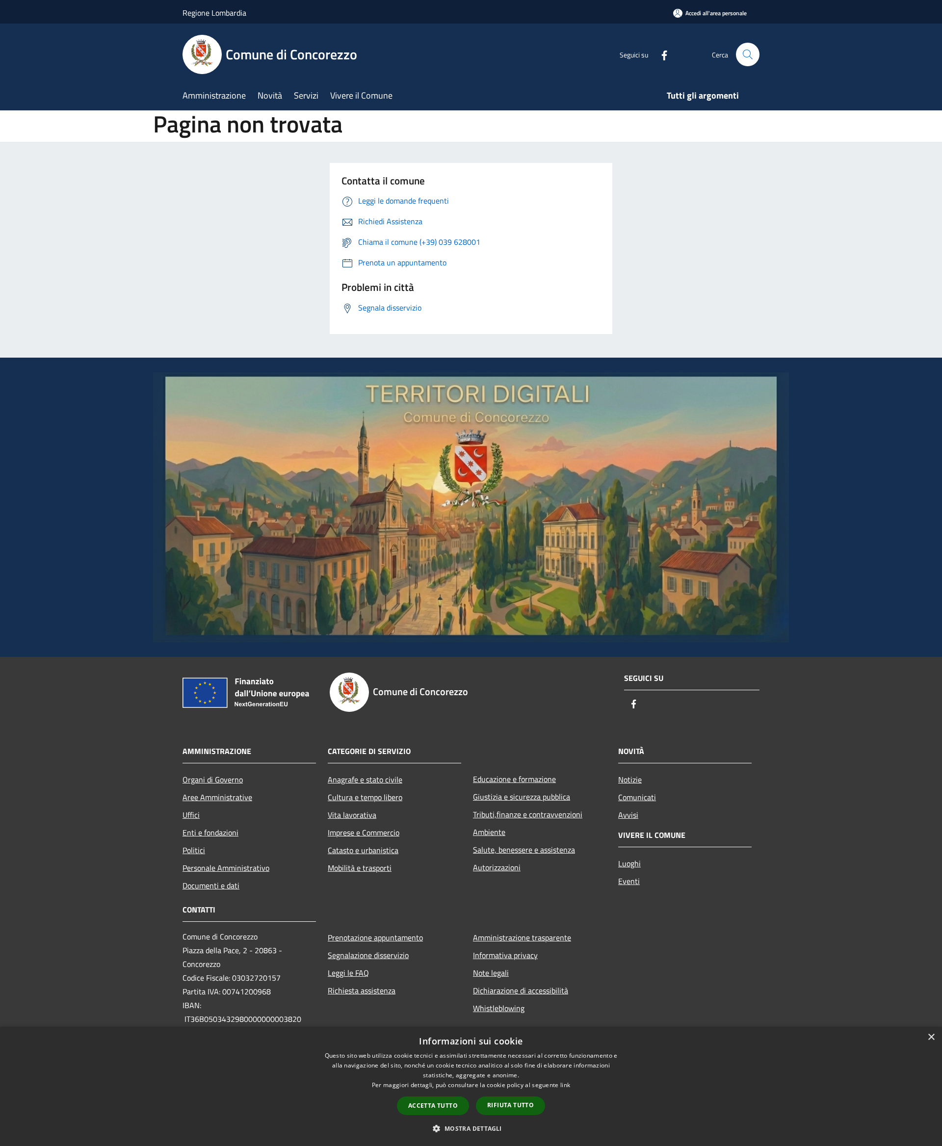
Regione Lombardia (214, 13)
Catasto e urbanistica (363, 850)
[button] (470, 1128)
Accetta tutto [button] (433, 1105)
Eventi (629, 881)
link (565, 1085)
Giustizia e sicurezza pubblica (521, 797)
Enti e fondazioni (210, 832)
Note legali (491, 973)
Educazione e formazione (514, 779)
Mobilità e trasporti (360, 868)
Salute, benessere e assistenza (524, 850)
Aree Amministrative (217, 797)
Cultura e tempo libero (365, 797)
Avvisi (628, 815)
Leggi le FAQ (348, 973)
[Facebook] (660, 54)
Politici (194, 850)
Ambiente (489, 832)
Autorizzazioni (497, 867)
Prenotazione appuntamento (375, 937)
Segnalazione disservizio (368, 955)
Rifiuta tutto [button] (510, 1105)
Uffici (191, 815)
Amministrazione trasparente (522, 937)
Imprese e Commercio (363, 832)
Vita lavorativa (352, 815)
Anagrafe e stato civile (365, 779)
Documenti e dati (211, 885)
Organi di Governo (213, 779)
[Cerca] (747, 54)
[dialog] (471, 1086)
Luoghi (629, 863)
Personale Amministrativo (226, 868)
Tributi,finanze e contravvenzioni (527, 814)
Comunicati (637, 797)
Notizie (630, 779)
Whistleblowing (498, 1008)
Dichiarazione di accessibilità (520, 990)
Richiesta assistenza (361, 990)
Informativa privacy (505, 955)
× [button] (931, 1037)
